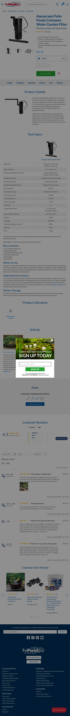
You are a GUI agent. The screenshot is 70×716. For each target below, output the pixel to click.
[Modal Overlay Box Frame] (35, 358)
